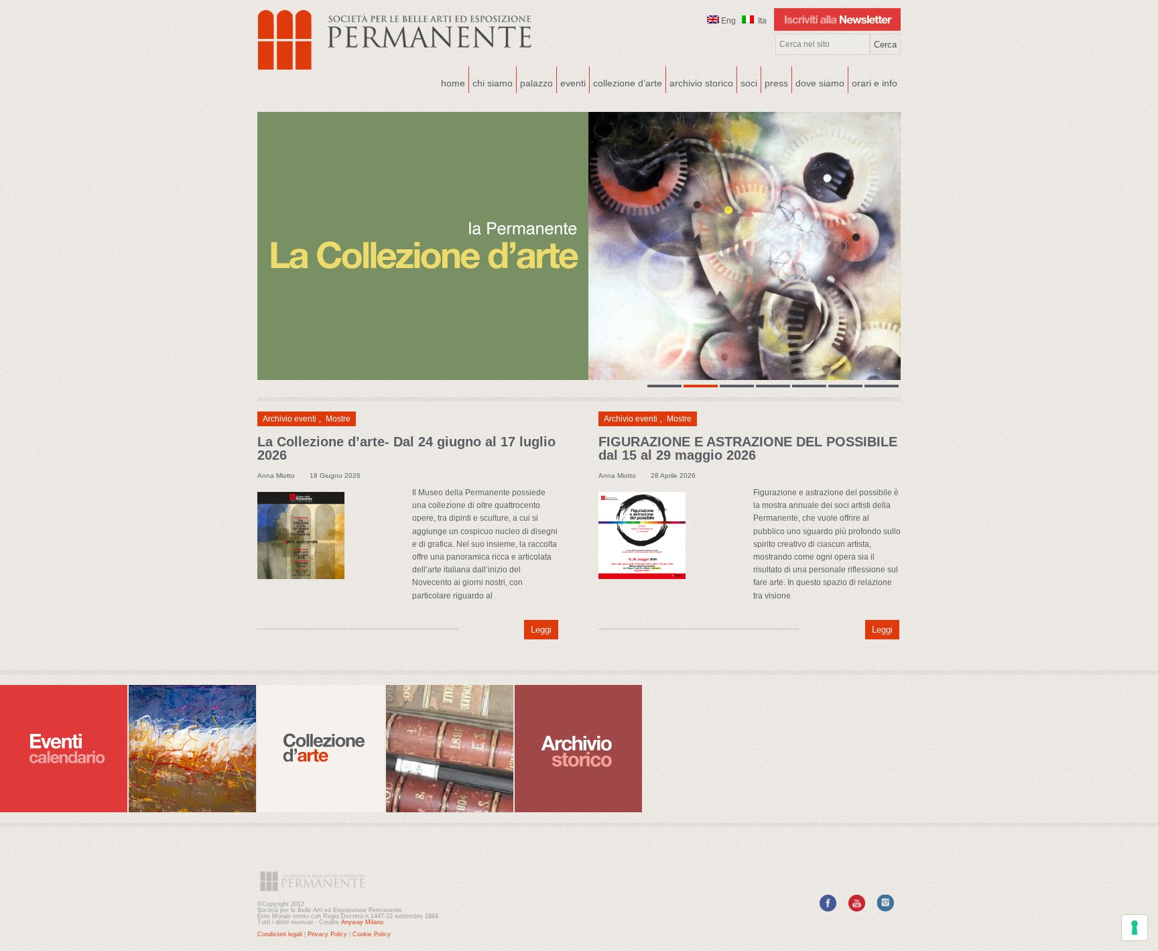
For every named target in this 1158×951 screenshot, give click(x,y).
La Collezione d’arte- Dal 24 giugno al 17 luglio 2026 (406, 448)
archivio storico (701, 83)
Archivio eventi (289, 419)
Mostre (338, 419)
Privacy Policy (327, 934)
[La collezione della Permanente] (579, 246)
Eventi (571, 81)
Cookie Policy (371, 934)
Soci (749, 83)
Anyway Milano (362, 922)
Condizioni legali (279, 934)
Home (453, 83)
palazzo (535, 81)
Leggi (541, 630)
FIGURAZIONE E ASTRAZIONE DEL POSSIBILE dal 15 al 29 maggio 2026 (747, 448)
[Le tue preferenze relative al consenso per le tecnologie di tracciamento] (1134, 927)
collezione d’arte (627, 83)
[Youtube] (856, 908)
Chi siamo (491, 81)
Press (776, 83)
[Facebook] (828, 908)
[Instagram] (885, 908)
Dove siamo (818, 81)
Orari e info (874, 83)
